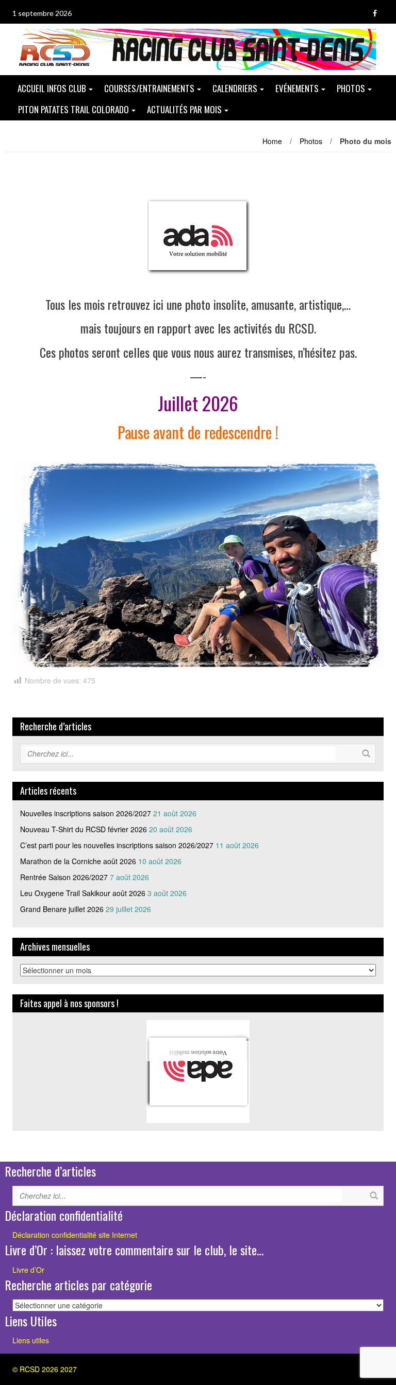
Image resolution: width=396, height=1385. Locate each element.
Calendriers (234, 88)
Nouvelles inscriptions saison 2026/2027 (85, 813)
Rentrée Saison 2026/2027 (64, 877)
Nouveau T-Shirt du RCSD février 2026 (83, 829)
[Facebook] (375, 13)
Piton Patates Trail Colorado (73, 109)
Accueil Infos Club (52, 88)
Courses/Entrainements (149, 88)
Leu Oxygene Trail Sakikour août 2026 (82, 893)
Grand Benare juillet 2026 (62, 909)
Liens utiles (30, 1340)
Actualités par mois (184, 109)
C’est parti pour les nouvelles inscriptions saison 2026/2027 (116, 845)
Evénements (297, 88)
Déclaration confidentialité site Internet (74, 1235)
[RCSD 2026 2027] (194, 48)
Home (272, 141)
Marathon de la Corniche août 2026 (78, 861)
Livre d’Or (28, 1270)
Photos (351, 88)
